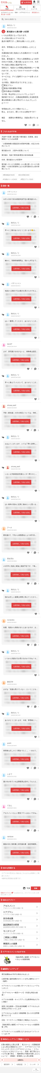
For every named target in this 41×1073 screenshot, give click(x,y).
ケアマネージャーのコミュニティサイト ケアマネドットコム (20, 1048)
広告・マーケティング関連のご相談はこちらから (20, 1020)
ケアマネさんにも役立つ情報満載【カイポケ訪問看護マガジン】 (20, 1014)
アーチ (9, 528)
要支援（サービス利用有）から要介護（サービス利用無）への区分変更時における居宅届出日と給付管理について (20, 166)
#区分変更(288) (23, 175)
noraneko (10, 620)
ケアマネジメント (25, 12)
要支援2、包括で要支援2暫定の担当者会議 (17, 155)
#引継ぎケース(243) (10, 179)
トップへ (36, 1070)
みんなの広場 (20, 9)
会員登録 (27, 2)
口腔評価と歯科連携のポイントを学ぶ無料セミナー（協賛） (20, 980)
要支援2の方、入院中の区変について (15, 150)
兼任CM (10, 682)
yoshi (9, 743)
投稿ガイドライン (6, 893)
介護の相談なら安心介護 (10, 1044)
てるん (9, 805)
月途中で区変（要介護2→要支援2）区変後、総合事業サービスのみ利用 (20, 138)
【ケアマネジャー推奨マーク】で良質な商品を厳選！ (20, 994)
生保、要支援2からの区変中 (12, 160)
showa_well (11, 405)
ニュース (34, 9)
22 (37, 125)
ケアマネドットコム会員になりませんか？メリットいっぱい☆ (20, 1032)
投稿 (35, 888)
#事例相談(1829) (9, 175)
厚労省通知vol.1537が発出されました (15, 974)
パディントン (12, 192)
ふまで (9, 774)
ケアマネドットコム (6, 2)
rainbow (10, 837)
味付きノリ (11, 25)
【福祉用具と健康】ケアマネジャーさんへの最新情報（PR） (20, 1026)
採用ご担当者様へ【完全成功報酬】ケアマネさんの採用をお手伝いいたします (20, 1007)
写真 (28, 888)
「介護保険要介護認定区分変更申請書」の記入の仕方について (20, 145)
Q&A (7, 9)
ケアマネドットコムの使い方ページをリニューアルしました (20, 987)
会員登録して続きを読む (20, 208)
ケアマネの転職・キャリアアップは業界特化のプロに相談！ (20, 1000)
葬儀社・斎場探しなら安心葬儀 (21, 1056)
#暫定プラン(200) (27, 179)
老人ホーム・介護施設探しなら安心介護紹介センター (20, 1045)
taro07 (9, 344)
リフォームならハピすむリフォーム (20, 1050)
